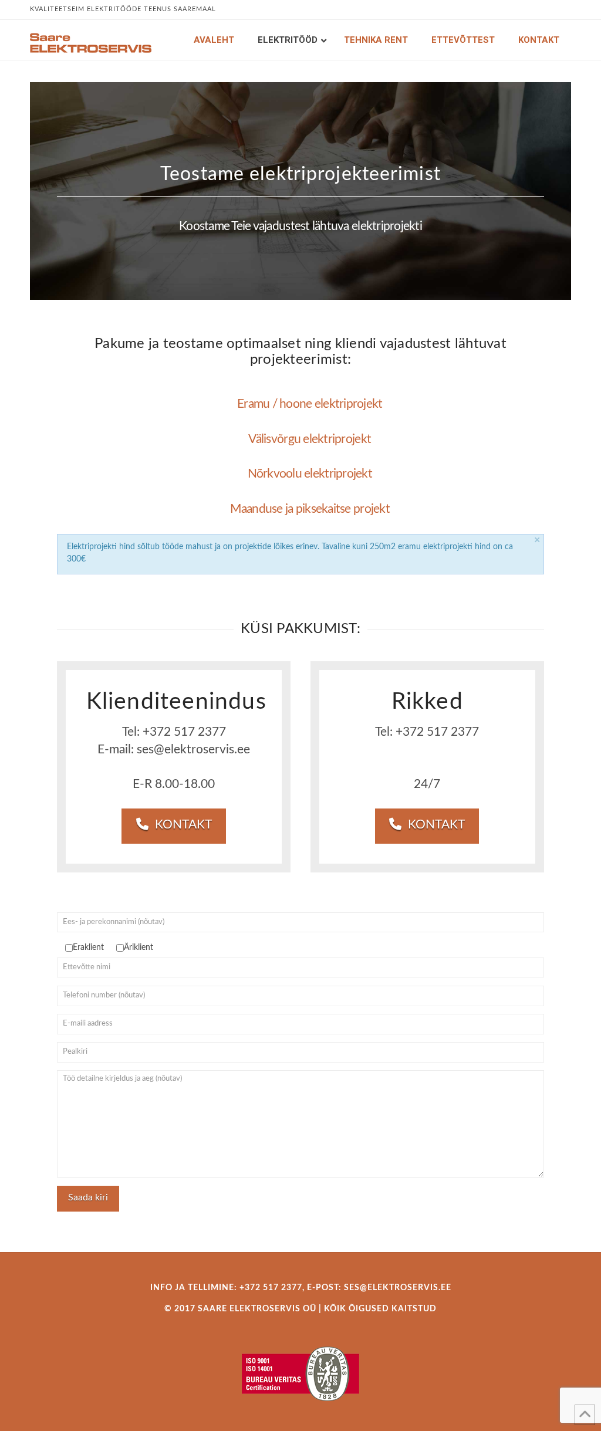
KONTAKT (183, 824)
